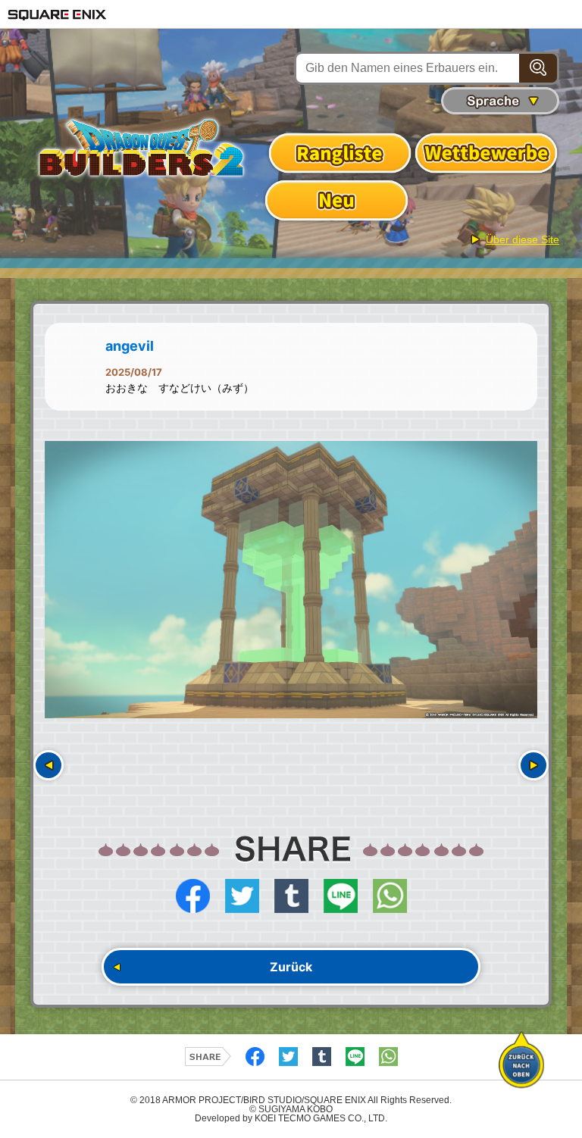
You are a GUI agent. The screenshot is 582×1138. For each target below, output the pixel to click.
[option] (291, 579)
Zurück (291, 966)
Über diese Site (522, 239)
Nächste (533, 765)
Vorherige (48, 765)
